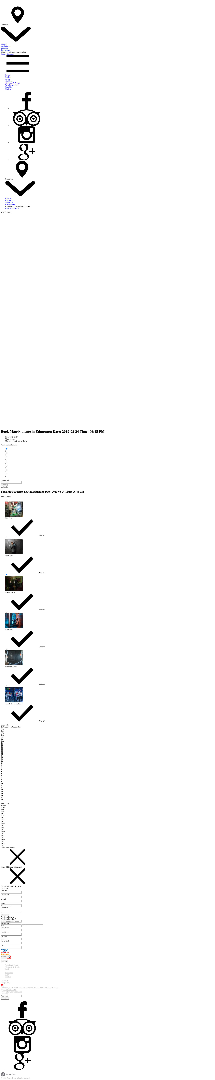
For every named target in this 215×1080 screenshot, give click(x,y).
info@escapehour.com (14, 992)
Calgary (3, 54)
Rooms (7, 75)
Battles (7, 77)
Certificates (9, 81)
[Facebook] (26, 108)
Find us (8, 89)
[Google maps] (26, 160)
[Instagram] (26, 143)
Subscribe (5, 998)
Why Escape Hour (11, 85)
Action (7, 79)
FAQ (7, 969)
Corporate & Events (12, 83)
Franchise (8, 87)
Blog (7, 975)
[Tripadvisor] (26, 125)
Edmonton (10, 54)
